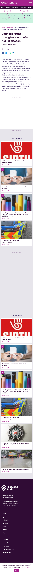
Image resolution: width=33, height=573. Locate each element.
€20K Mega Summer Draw (9, 19)
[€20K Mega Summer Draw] (9, 17)
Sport (8, 7)
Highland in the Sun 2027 (24, 19)
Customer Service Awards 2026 (22, 16)
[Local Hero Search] (7, 14)
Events (30, 7)
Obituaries (15, 7)
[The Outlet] (16, 20)
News (2, 7)
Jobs (4, 536)
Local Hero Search (7, 16)
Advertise (6, 540)
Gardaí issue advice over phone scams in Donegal (14, 187)
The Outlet (16, 22)
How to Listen (7, 546)
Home (3, 27)
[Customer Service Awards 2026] (22, 14)
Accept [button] (16, 570)
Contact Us (6, 543)
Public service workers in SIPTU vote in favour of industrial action (16, 161)
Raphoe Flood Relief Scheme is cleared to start (16, 469)
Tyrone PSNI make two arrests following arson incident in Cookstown (15, 444)
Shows (5, 529)
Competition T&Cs (8, 549)
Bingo (4, 533)
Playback (23, 7)
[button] (3, 53)
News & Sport (9, 27)
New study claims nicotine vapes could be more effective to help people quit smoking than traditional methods (16, 214)
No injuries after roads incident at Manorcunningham (12, 241)
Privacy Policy (7, 552)
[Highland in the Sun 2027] (24, 17)
